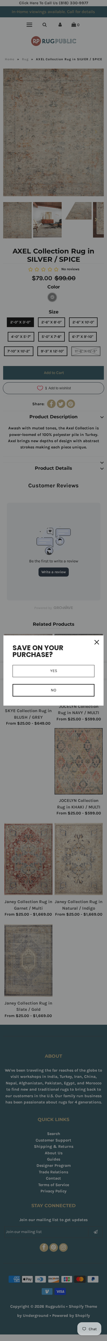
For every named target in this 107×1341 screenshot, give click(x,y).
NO (53, 690)
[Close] (97, 642)
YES (53, 670)
